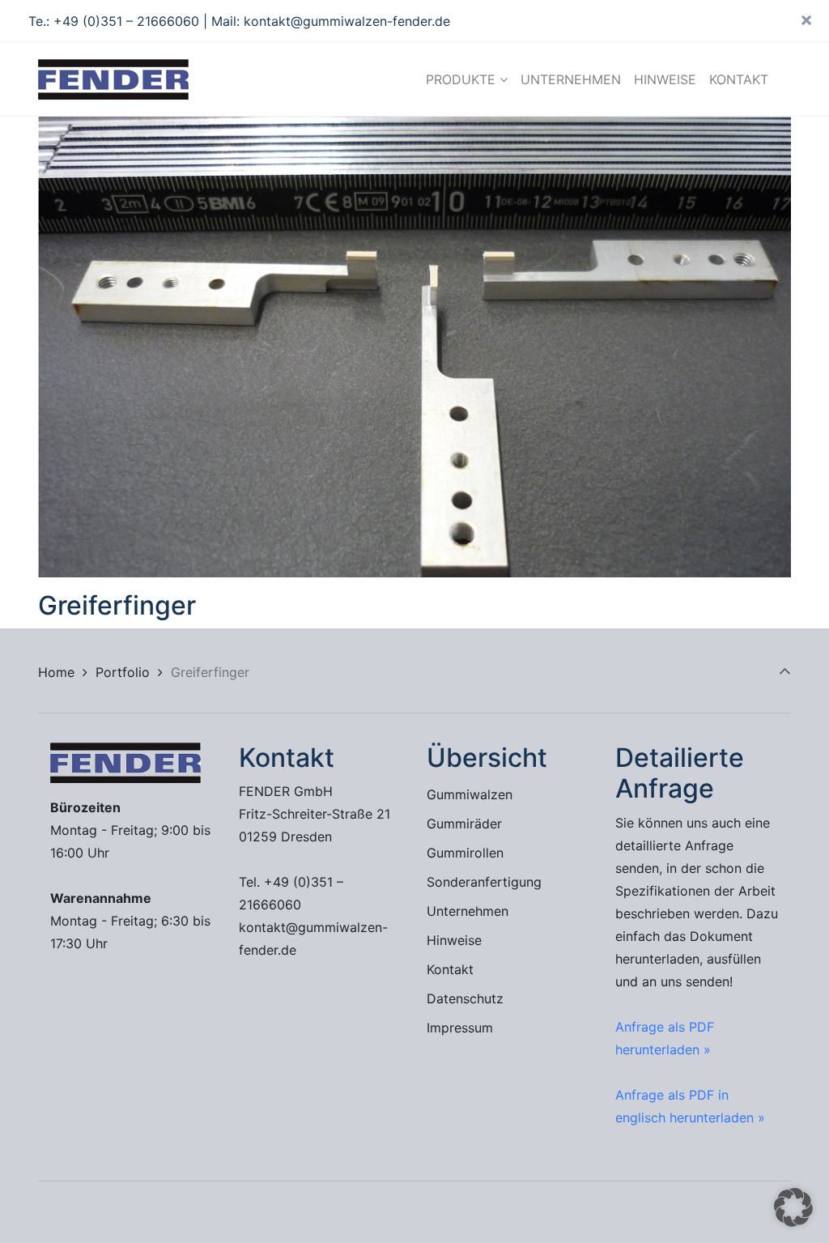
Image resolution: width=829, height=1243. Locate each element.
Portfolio (123, 672)
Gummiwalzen (469, 794)
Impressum (460, 1028)
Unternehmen (467, 911)
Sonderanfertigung (484, 882)
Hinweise (454, 940)
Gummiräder (464, 823)
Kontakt (450, 969)
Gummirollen (465, 853)
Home (56, 672)
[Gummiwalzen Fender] (113, 79)
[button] (793, 1207)
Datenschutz (465, 998)
